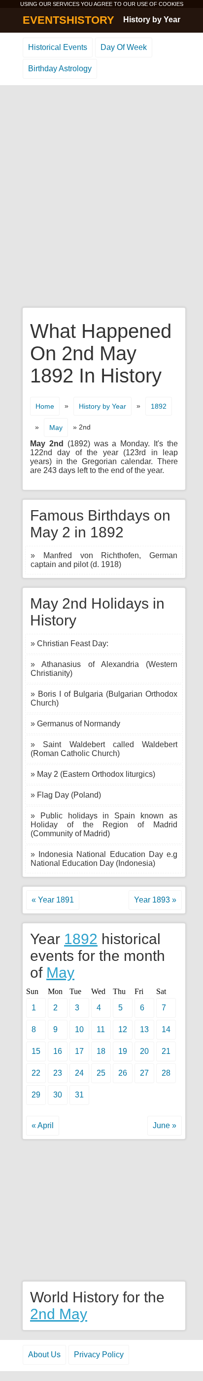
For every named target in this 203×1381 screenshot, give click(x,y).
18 (101, 1051)
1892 (159, 406)
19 (122, 1051)
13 (144, 1029)
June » (164, 1125)
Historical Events (57, 47)
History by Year (151, 19)
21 (166, 1051)
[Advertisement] (101, 197)
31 (79, 1095)
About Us (44, 1354)
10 (79, 1029)
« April (43, 1125)
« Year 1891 (53, 900)
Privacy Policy (99, 1354)
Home (44, 406)
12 (122, 1029)
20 (144, 1051)
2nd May (58, 1314)
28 (166, 1073)
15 (36, 1051)
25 (101, 1073)
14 (166, 1029)
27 (144, 1073)
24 (79, 1073)
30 (57, 1095)
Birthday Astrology (60, 68)
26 (122, 1073)
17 (79, 1051)
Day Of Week (124, 47)
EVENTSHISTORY (68, 20)
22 (36, 1073)
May (56, 427)
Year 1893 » (155, 900)
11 (101, 1029)
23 (57, 1073)
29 (36, 1095)
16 (57, 1051)
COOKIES (171, 4)
